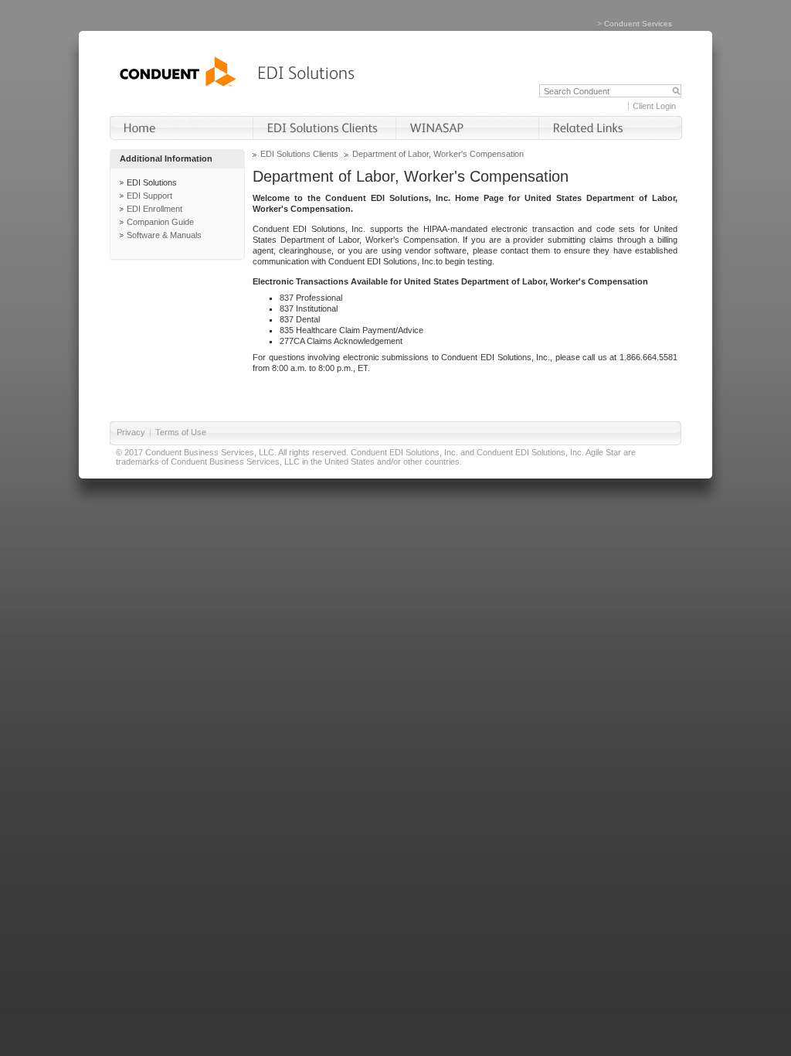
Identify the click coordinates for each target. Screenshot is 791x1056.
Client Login (654, 106)
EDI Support (149, 195)
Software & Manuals (164, 235)
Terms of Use (180, 432)
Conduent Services (638, 23)
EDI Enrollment (154, 208)
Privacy (131, 432)
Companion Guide (160, 222)
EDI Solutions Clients (299, 153)
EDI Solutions (152, 182)
